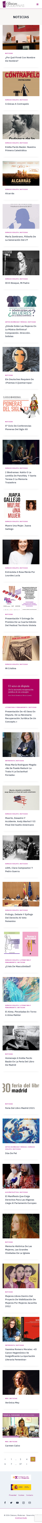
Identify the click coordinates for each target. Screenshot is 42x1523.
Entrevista (10, 761)
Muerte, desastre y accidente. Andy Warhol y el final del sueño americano (20, 821)
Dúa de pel (11, 1153)
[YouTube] (17, 1502)
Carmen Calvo (12, 1445)
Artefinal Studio (21, 1518)
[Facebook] (5, 1502)
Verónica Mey (12, 1402)
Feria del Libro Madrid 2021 (20, 1107)
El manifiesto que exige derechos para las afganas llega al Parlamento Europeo (21, 1200)
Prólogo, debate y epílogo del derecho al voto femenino (19, 918)
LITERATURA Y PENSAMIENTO (16, 707)
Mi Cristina (10, 668)
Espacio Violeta (12, 100)
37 (20, 1464)
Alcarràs (9, 193)
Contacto (29, 1495)
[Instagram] (23, 1502)
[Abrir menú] (37, 4)
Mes (6, 1398)
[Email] (29, 1502)
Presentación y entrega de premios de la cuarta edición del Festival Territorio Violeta (20, 622)
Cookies (21, 1495)
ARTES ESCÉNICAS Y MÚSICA (16, 322)
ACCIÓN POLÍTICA (12, 1192)
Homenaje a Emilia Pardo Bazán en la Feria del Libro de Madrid (19, 1061)
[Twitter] (11, 1502)
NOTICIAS (9, 53)
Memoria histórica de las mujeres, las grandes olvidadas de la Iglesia (18, 1249)
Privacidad (12, 1495)
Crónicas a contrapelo (17, 103)
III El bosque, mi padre (17, 282)
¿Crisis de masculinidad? (18, 966)
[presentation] (21, 37)
